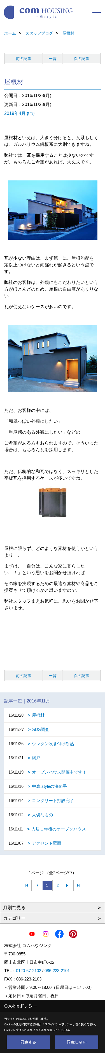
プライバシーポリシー (59, 1024)
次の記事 (81, 58)
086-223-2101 (57, 970)
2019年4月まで (19, 113)
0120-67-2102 (28, 970)
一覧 (53, 58)
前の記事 (23, 58)
